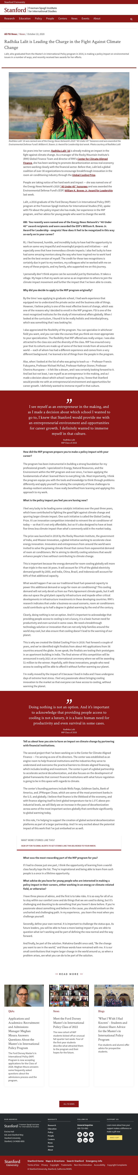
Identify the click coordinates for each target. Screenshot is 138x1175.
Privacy (44, 1165)
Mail (79, 1134)
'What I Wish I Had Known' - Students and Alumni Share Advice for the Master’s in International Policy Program (114, 1036)
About (97, 18)
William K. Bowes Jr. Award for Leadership (89, 190)
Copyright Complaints (117, 1165)
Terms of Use (33, 1165)
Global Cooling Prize (83, 175)
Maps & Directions (55, 1160)
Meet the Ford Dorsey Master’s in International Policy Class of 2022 (69, 1036)
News (74, 18)
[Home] (30, 9)
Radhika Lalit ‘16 (60, 150)
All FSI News (10, 34)
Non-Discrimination (83, 1165)
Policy (38, 18)
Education (25, 18)
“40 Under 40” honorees (74, 186)
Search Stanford (75, 1160)
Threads (91, 1140)
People (50, 18)
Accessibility (99, 1165)
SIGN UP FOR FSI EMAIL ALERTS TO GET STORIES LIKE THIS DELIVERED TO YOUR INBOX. (58, 845)
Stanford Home (35, 1160)
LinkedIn (85, 1140)
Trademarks (66, 1165)
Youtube (91, 1134)
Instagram (79, 1140)
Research (9, 18)
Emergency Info (94, 1160)
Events (85, 18)
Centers (62, 18)
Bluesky (85, 1134)
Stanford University (14, 2)
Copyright (54, 1165)
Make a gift (114, 1137)
